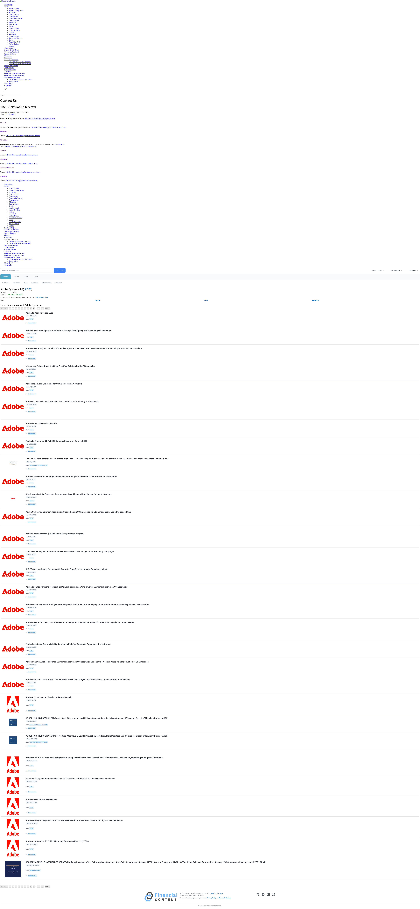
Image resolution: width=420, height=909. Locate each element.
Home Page (8, 5)
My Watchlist (395, 270)
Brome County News (16, 10)
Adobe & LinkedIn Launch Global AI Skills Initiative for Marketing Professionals (62, 401)
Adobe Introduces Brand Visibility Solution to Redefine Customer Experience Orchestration (68, 644)
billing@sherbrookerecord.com (26, 163)
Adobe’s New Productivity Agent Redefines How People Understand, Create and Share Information (71, 476)
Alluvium (32, 500)
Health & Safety (14, 30)
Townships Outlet (15, 42)
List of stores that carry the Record (20, 79)
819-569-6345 (37, 127)
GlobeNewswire (32, 875)
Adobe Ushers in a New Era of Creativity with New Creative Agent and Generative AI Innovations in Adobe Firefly (78, 679)
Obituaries (7, 56)
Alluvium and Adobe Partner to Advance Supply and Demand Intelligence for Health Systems (69, 494)
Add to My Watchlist (42, 297)
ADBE (28, 289)
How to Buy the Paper (12, 77)
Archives (7, 72)
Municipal (12, 34)
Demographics (14, 20)
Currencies (34, 283)
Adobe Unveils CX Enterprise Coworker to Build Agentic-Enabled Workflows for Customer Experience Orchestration (80, 622)
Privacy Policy (211, 898)
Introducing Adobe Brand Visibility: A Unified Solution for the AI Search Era (60, 366)
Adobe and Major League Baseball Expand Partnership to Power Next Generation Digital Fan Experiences (74, 820)
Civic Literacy (14, 14)
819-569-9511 (30, 118)
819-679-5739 (9, 146)
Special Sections (10, 54)
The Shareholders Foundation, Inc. (38, 465)
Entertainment (13, 24)
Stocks (16, 277)
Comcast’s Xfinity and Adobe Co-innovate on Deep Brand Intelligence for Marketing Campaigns (70, 551)
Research (315, 300)
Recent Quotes (376, 270)
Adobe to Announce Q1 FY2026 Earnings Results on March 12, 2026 (57, 841)
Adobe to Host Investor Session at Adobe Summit (49, 697)
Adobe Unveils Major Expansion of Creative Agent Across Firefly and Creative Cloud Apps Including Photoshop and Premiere (84, 348)
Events (11, 26)
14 (42, 309)
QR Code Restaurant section (14, 75)
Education (12, 22)
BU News (12, 12)
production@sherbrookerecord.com (28, 172)
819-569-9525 (11, 155)
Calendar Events (10, 70)
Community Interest (15, 18)
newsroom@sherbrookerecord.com (28, 136)
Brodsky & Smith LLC (35, 870)
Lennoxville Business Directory (20, 64)
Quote (97, 300)
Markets (5, 277)
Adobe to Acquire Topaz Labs (39, 313)
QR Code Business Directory (14, 74)
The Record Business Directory (20, 62)
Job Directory (9, 68)
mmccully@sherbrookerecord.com (54, 127)
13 (38, 309)
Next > (47, 309)
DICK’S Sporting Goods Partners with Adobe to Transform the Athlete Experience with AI (67, 569)
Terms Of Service (225, 898)
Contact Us (8, 85)
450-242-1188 (59, 144)
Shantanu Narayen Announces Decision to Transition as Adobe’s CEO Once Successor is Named (70, 778)
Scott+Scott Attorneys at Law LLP (38, 724)
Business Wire (31, 323)
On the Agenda (14, 36)
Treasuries (58, 283)
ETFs (26, 277)
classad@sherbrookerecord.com (27, 155)
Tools (36, 277)
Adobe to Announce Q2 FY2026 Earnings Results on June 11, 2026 (56, 441)
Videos (11, 46)
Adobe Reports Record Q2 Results (41, 423)
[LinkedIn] (268, 897)
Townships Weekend (11, 52)
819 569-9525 (10, 114)
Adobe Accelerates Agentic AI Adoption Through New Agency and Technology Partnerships (68, 330)
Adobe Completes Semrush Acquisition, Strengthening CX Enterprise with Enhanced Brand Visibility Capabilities (78, 512)
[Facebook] (263, 897)
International (46, 283)
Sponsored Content (15, 38)
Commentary (13, 16)
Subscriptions (13, 81)
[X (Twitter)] (258, 897)
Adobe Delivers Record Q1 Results (41, 799)
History (11, 32)
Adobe (31, 319)
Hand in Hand (14, 28)
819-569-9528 (11, 163)
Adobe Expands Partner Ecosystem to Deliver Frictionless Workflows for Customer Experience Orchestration (76, 587)
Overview (16, 283)
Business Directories (11, 60)
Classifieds (8, 58)
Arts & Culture (14, 9)
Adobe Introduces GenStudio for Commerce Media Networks (54, 384)
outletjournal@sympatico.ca (45, 118)
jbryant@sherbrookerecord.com (25, 146)
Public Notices (14, 44)
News (6, 7)
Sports (11, 40)
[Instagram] (273, 897)
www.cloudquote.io (217, 893)
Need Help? (8, 83)
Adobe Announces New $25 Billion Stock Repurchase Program (55, 534)
